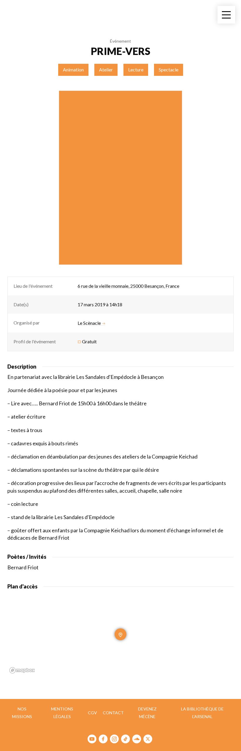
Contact (113, 712)
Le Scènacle (89, 323)
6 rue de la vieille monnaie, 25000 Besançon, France (128, 286)
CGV (92, 712)
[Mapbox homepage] (22, 670)
